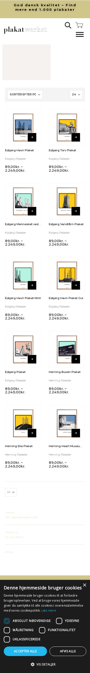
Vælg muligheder (32, 137)
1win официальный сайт (21, 517)
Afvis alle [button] (68, 651)
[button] (68, 25)
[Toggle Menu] (80, 34)
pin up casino (14, 537)
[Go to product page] (23, 127)
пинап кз (11, 532)
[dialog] (45, 626)
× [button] (84, 585)
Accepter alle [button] (25, 651)
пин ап (10, 512)
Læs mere (49, 610)
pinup (9, 552)
